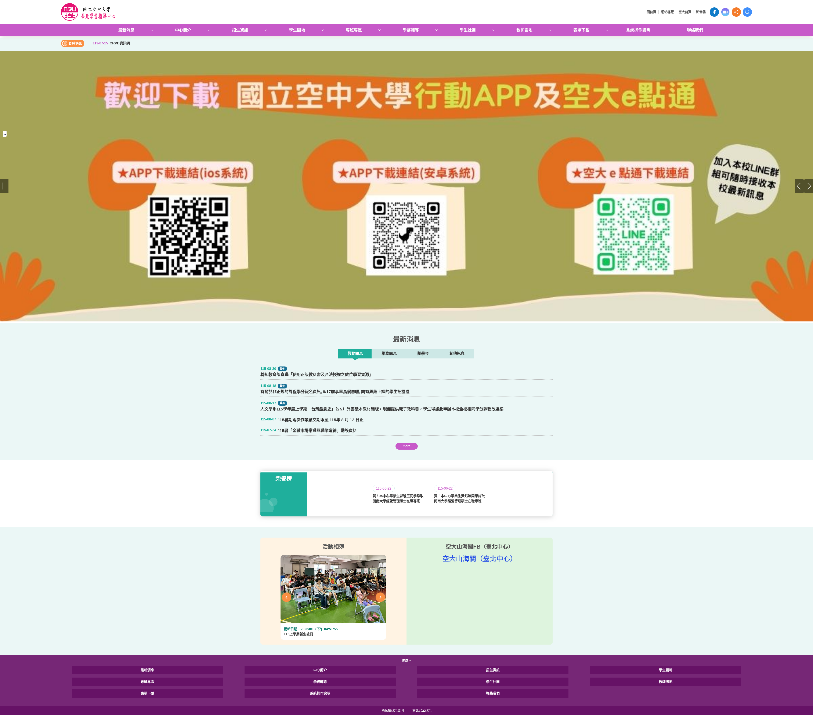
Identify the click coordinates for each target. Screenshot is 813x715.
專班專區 (354, 30)
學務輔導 (411, 30)
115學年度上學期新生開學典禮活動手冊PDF (317, 453)
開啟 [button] (405, 660)
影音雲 (701, 12)
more (406, 446)
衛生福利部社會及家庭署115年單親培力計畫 (317, 453)
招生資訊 (240, 30)
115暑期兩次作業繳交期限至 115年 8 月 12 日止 (321, 420)
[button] (736, 12)
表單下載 (581, 30)
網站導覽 (667, 12)
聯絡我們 (695, 30)
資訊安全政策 (421, 710)
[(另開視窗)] (406, 174)
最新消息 (126, 30)
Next (808, 186)
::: (4, 2)
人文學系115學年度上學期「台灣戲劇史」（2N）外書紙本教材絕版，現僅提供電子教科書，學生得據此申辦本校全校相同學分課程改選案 (381, 409)
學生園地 (297, 30)
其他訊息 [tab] (457, 353)
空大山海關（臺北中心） (479, 559)
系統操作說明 (638, 30)
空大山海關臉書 (714, 12)
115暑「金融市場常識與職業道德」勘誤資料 (317, 430)
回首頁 (651, 12)
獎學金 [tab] (423, 353)
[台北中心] (147, 12)
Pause (4, 186)
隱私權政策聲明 (393, 710)
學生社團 (468, 30)
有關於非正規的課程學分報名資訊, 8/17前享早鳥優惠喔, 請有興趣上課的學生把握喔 (334, 392)
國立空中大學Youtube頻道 (725, 12)
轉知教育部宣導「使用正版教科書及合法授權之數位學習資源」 (316, 374)
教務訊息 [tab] (355, 353)
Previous (799, 186)
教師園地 (524, 30)
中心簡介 (183, 30)
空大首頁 (685, 12)
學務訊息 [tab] (389, 353)
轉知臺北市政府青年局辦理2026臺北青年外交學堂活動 (327, 453)
